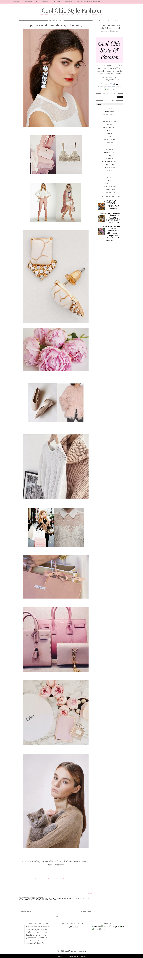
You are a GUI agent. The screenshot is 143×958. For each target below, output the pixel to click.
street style (109, 183)
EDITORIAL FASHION (109, 121)
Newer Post (25, 912)
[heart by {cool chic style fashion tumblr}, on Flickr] (116, 87)
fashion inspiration (109, 161)
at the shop (109, 149)
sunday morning (109, 189)
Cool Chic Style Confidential (109, 201)
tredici (67, 878)
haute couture (109, 167)
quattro (39, 878)
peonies (27, 899)
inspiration (65, 898)
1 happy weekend (30, 898)
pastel (86, 898)
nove (54, 878)
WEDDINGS (109, 143)
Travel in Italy (109, 139)
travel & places (109, 192)
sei (46, 878)
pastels (21, 899)
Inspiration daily (109, 127)
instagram (109, 177)
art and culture (109, 146)
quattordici (71, 878)
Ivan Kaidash (74, 898)
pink (32, 899)
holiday (109, 171)
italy (109, 180)
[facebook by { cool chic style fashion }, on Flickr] (109, 90)
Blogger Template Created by (71, 956)
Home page (5, 2)
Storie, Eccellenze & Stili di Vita (89, 2)
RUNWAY (109, 136)
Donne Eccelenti (109, 118)
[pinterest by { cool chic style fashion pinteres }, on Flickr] (105, 84)
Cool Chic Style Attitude (109, 227)
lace (81, 898)
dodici (63, 878)
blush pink (41, 898)
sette (49, 878)
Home (56, 916)
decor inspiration (109, 158)
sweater (53, 899)
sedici (80, 878)
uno (31, 878)
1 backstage (109, 111)
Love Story (109, 133)
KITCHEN (16, 2)
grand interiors (109, 164)
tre (36, 878)
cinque (43, 878)
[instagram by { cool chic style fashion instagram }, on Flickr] (103, 87)
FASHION (57, 2)
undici (60, 878)
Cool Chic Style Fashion (71, 10)
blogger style (109, 152)
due (33, 878)
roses (42, 899)
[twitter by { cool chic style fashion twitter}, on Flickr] (114, 84)
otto (51, 878)
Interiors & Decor (30, 2)
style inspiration (109, 186)
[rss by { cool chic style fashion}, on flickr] (110, 87)
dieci (57, 878)
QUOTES (37, 899)
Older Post (86, 912)
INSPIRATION (45, 2)
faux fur (58, 898)
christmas (109, 155)
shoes (47, 899)
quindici (76, 878)
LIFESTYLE (68, 2)
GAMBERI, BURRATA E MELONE (113, 206)
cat (46, 898)
